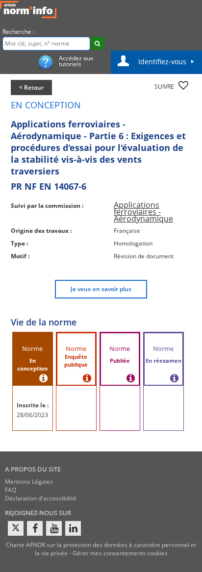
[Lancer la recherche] (97, 43)
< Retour (31, 87)
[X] (16, 528)
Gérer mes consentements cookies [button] (120, 553)
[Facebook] (35, 528)
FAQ (10, 490)
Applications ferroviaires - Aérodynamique (143, 211)
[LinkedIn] (73, 528)
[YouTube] (54, 528)
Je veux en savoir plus (101, 289)
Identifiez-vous (162, 61)
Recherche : (18, 31)
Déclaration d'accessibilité (40, 498)
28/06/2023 (32, 415)
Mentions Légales (29, 481)
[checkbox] (183, 85)
